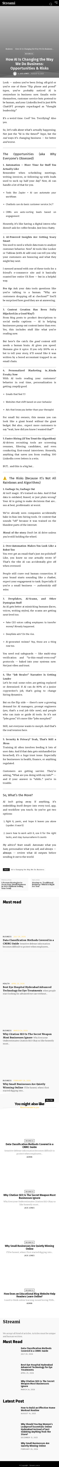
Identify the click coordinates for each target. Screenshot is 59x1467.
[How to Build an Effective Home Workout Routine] (11, 1412)
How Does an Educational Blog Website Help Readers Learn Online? (29, 1295)
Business (9, 49)
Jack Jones (24, 73)
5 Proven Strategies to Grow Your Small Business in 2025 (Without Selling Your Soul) (13, 885)
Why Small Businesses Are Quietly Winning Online (29, 1247)
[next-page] (32, 1310)
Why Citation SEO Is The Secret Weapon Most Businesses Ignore (29, 1197)
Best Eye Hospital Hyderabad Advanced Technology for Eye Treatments (37, 1367)
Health (6, 984)
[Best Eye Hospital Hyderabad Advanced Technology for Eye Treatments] (29, 967)
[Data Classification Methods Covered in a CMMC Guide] (29, 920)
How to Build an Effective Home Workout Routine (38, 1409)
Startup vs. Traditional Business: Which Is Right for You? (43, 884)
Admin (29, 1157)
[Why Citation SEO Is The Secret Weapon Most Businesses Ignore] (29, 1014)
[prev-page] (25, 1310)
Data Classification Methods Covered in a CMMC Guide (29, 1146)
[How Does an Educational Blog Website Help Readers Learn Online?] (29, 1275)
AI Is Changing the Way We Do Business (27, 870)
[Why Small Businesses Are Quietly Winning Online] (29, 1064)
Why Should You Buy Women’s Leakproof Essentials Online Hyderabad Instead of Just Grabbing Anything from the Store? (37, 1429)
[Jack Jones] (15, 73)
